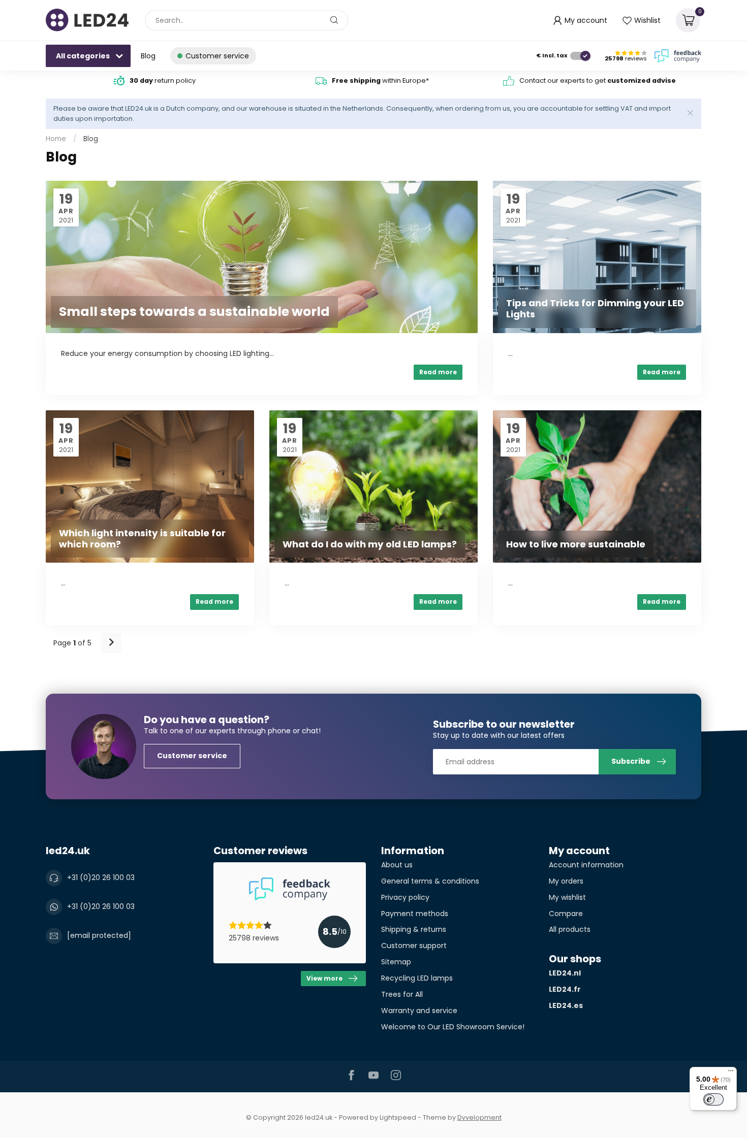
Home (56, 139)
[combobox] (246, 20)
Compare (566, 913)
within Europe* (380, 80)
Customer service (192, 756)
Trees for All (402, 994)
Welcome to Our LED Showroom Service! (452, 1027)
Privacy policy (405, 897)
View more (324, 978)
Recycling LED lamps (417, 978)
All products (569, 929)
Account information (586, 865)
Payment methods (414, 913)
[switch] (713, 1099)
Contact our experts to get (597, 80)
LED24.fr (565, 989)
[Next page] (111, 643)
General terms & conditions (430, 881)
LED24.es (566, 1005)
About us (397, 865)
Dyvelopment (479, 1117)
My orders (566, 881)
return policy (163, 80)
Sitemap (396, 962)
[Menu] (731, 1073)
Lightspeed (398, 1117)
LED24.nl (565, 973)
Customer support (414, 945)
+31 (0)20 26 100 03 (101, 877)
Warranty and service (419, 1010)
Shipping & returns (413, 929)
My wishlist (567, 897)
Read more (438, 372)
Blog (148, 56)
